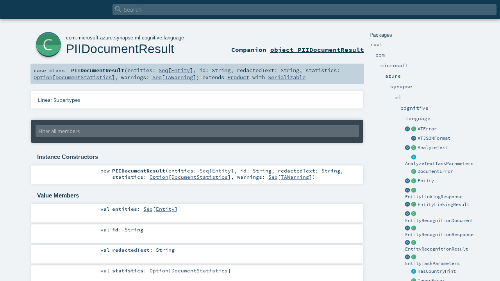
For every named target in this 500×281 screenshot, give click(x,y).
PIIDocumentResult (120, 49)
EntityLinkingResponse (433, 196)
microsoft (87, 38)
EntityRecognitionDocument (439, 220)
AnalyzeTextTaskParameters (439, 163)
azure (106, 38)
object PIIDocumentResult (317, 49)
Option (43, 77)
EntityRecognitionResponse (439, 234)
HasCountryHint (437, 271)
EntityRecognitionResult (436, 249)
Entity (426, 180)
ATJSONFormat (434, 138)
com (71, 38)
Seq (163, 70)
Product (238, 77)
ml (137, 38)
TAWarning (179, 77)
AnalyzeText (433, 147)
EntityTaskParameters (432, 263)
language (174, 38)
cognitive (152, 38)
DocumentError (435, 171)
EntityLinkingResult (444, 204)
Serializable (286, 77)
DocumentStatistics (83, 77)
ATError (427, 129)
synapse (123, 38)
